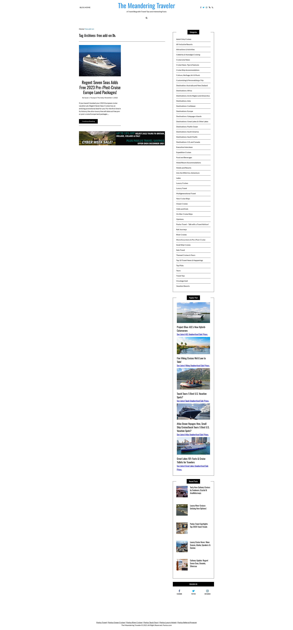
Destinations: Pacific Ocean (187, 126)
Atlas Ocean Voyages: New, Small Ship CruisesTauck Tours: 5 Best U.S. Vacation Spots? (193, 427)
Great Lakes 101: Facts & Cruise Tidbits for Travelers (191, 460)
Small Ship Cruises (183, 245)
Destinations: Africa (184, 90)
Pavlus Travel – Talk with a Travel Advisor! (192, 224)
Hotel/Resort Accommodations (188, 162)
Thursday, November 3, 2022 (107, 98)
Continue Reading (88, 121)
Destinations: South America (187, 132)
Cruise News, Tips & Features (187, 65)
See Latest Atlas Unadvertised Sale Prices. (193, 434)
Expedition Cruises (183, 152)
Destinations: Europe (184, 111)
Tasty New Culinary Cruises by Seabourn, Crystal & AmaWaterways (200, 490)
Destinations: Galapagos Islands (189, 116)
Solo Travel (180, 250)
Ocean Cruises (182, 204)
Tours (178, 270)
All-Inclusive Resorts (184, 44)
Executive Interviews (184, 147)
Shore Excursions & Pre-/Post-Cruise (190, 240)
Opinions (180, 219)
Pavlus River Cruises (134, 622)
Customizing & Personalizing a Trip (189, 80)
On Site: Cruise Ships (184, 214)
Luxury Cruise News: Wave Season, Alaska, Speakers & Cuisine (200, 545)
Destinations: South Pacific (186, 137)
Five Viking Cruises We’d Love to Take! (191, 360)
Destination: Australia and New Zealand (192, 85)
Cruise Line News (183, 60)
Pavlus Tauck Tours (151, 622)
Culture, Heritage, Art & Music (188, 75)
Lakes (178, 178)
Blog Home (85, 7)
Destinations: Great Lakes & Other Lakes (192, 121)
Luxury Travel (181, 188)
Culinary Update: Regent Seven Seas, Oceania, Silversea (199, 563)
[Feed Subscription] (114, 35)
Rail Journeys (181, 229)
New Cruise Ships (183, 198)
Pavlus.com (167, 625)
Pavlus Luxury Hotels (168, 622)
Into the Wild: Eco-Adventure (187, 173)
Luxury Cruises (182, 183)
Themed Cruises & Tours (185, 255)
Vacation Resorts (183, 286)
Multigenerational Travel (186, 193)
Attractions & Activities (185, 49)
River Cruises (181, 234)
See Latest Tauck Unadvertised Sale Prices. (193, 400)
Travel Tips (180, 276)
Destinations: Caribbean (185, 106)
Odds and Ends (182, 209)
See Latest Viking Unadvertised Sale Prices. (193, 365)
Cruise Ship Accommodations (187, 70)
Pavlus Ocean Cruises (116, 622)
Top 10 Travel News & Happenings (189, 260)
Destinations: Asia (183, 101)
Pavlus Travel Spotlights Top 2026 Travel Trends (199, 525)
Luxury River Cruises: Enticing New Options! (198, 507)
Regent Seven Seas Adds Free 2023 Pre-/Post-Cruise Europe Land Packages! (100, 87)
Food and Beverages (184, 157)
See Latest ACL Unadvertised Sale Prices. (192, 334)
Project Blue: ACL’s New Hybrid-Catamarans (191, 328)
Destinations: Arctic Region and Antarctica (193, 96)
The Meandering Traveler (146, 5)
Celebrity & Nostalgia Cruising (188, 54)
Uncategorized (182, 281)
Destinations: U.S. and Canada (188, 142)
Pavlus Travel (101, 622)
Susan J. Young (89, 98)
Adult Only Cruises (183, 39)
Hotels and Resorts (183, 168)
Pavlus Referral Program (187, 622)
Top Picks (180, 265)
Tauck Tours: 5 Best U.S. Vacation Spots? (192, 395)
